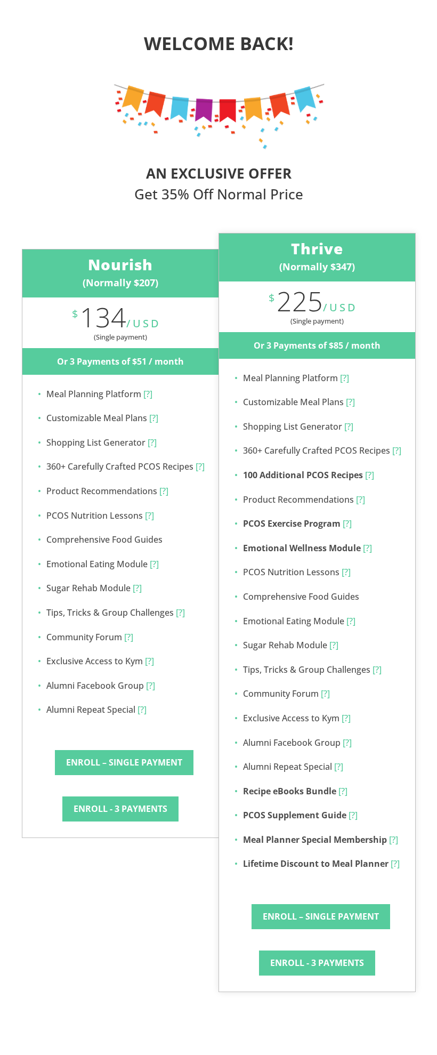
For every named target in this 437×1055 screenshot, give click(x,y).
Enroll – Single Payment (124, 762)
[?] (146, 394)
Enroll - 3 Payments (120, 809)
